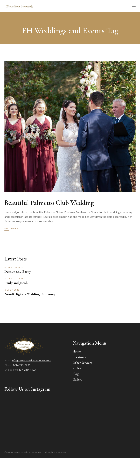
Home (77, 351)
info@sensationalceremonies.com (31, 360)
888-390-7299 (22, 365)
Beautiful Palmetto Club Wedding (49, 203)
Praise (77, 368)
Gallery (77, 379)
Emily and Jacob (16, 283)
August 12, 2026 (13, 278)
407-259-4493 (27, 369)
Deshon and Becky (17, 271)
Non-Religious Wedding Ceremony (29, 294)
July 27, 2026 (11, 290)
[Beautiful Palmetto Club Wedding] (70, 126)
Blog (76, 374)
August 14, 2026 (13, 267)
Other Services (82, 363)
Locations (79, 357)
